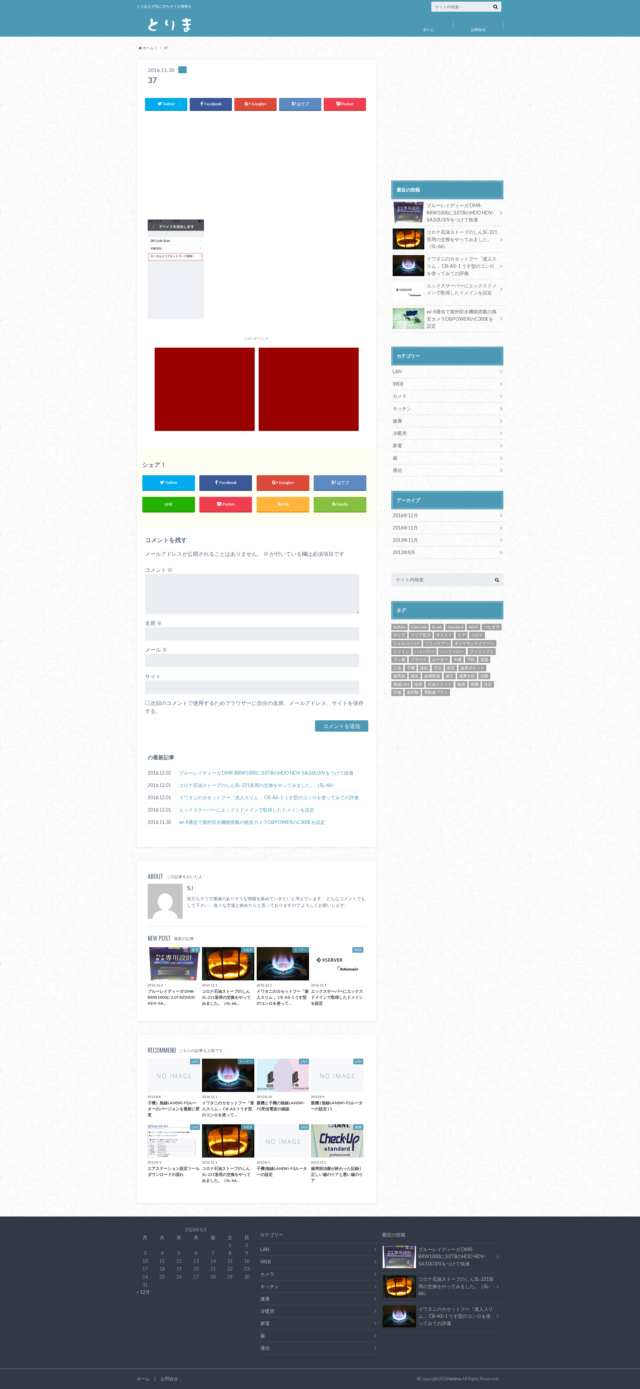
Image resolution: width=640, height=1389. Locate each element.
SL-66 (437, 626)
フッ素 (399, 659)
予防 (471, 659)
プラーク (419, 659)
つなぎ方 (492, 626)
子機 (411, 667)
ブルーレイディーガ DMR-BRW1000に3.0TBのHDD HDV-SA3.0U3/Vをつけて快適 (266, 773)
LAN (397, 371)
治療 (484, 675)
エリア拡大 (421, 634)
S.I (190, 887)
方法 (438, 667)
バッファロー (452, 651)
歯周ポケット (472, 667)
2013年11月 (405, 540)
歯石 (450, 675)
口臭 (397, 667)
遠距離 (413, 692)
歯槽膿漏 (432, 675)
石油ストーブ (440, 684)
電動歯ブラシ (436, 692)
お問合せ (478, 29)
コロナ (477, 634)
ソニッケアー (437, 643)
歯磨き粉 (467, 675)
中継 (458, 659)
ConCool (419, 626)
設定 (488, 684)
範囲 (461, 684)
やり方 (399, 634)
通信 (397, 470)
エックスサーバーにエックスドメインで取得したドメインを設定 (246, 810)
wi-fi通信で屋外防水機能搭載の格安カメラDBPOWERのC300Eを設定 (252, 822)
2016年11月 (405, 527)
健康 (397, 421)
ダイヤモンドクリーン (474, 643)
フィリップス (482, 651)
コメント (159, 569)
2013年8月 (404, 552)
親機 (475, 684)
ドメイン (401, 651)
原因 (484, 659)
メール (156, 649)
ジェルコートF (406, 643)
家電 (397, 445)
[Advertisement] (257, 164)
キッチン (402, 408)
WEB (398, 384)
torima (455, 1378)
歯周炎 (399, 675)
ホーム (428, 29)
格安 (451, 667)
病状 (418, 684)
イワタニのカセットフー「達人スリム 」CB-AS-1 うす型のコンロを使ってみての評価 (269, 797)
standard (455, 626)
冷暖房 (400, 433)
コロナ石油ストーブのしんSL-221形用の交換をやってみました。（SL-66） (257, 785)
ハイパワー (425, 651)
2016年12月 (405, 515)
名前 (153, 623)
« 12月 (143, 1292)
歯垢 (415, 675)
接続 (424, 667)
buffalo (399, 626)
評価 (397, 692)
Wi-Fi (473, 626)
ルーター (440, 659)
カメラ (400, 396)
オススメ (444, 634)
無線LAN (401, 684)
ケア (462, 634)
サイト (153, 676)
